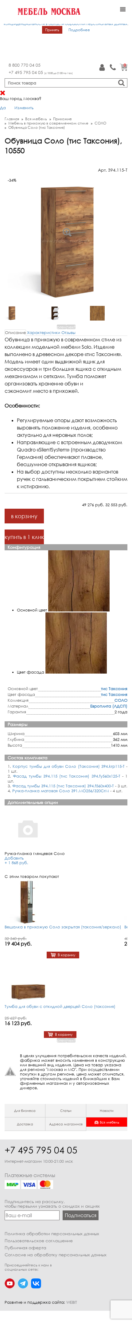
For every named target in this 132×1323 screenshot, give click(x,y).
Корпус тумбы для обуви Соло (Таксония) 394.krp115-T (69, 766)
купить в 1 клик (24, 536)
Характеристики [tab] (43, 332)
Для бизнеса (25, 1111)
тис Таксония (114, 688)
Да (3, 107)
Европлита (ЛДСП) (108, 706)
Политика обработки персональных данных (52, 1233)
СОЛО (121, 700)
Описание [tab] (15, 332)
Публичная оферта (25, 1247)
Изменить (23, 107)
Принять (52, 30)
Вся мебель (109, 1122)
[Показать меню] (122, 9)
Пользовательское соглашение (39, 1240)
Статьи (66, 1111)
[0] (123, 69)
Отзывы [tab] (68, 332)
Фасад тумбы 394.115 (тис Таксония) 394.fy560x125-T (66, 776)
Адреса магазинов (66, 1124)
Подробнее (79, 30)
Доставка (25, 1124)
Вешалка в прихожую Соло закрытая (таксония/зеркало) (63, 926)
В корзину (66, 955)
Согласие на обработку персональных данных (56, 1254)
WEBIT (71, 1302)
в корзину (24, 516)
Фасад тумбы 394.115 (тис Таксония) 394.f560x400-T (63, 785)
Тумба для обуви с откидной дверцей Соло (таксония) (60, 1006)
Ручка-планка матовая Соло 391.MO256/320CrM (60, 790)
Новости (107, 1111)
